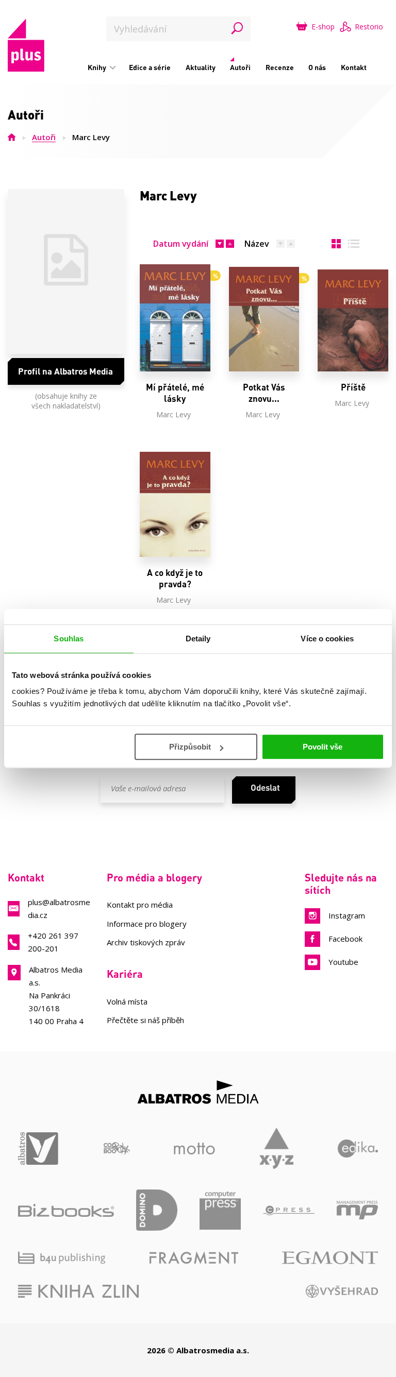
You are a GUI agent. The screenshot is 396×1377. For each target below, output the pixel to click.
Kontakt (354, 67)
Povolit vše (322, 746)
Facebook (345, 938)
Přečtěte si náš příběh (145, 1020)
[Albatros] (39, 1148)
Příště (353, 387)
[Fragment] (194, 1257)
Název (256, 243)
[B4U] (62, 1257)
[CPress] (289, 1210)
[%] (175, 319)
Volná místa (127, 1001)
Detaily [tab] (198, 638)
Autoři (240, 67)
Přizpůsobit (190, 746)
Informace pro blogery (147, 924)
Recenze (280, 67)
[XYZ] (276, 1148)
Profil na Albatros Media (65, 371)
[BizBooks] (66, 1210)
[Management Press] (357, 1210)
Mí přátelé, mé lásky (175, 393)
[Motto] (194, 1148)
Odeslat (265, 787)
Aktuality (201, 67)
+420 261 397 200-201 (53, 942)
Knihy (98, 67)
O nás (317, 67)
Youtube (343, 962)
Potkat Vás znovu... (264, 393)
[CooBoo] (116, 1148)
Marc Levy (173, 414)
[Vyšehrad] (342, 1291)
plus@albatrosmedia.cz (59, 908)
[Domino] (157, 1210)
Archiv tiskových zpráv (146, 942)
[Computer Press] (220, 1210)
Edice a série (150, 67)
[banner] (26, 45)
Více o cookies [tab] (327, 638)
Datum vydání (180, 243)
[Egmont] (330, 1257)
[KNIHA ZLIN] (78, 1291)
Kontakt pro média (140, 904)
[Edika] (358, 1148)
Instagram (346, 915)
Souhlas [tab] (69, 638)
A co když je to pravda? (175, 578)
